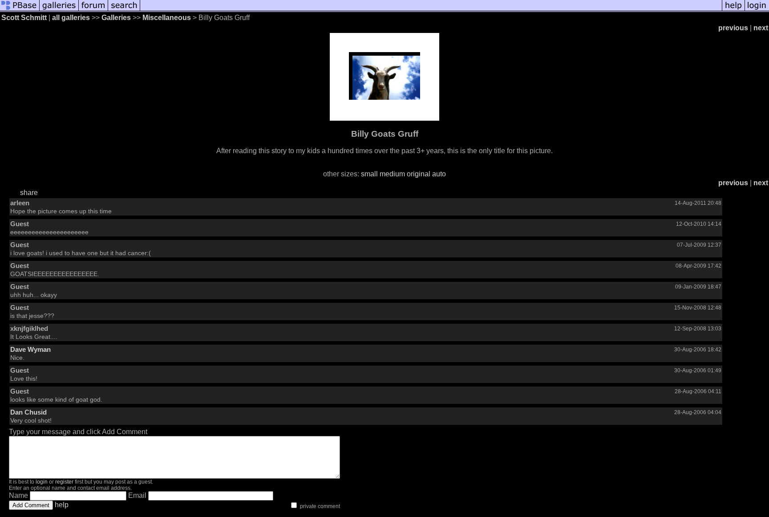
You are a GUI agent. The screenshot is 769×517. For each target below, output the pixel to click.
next (760, 28)
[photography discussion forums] (93, 10)
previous (733, 28)
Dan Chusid (28, 412)
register (64, 482)
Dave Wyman (30, 349)
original (418, 174)
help (62, 505)
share (29, 192)
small (369, 174)
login (42, 482)
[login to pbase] (757, 10)
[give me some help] (733, 10)
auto (439, 174)
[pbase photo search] (124, 10)
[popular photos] (431, 10)
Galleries (116, 17)
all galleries (71, 17)
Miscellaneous (166, 17)
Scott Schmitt (24, 17)
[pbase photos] (20, 10)
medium (392, 174)
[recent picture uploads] (59, 10)
